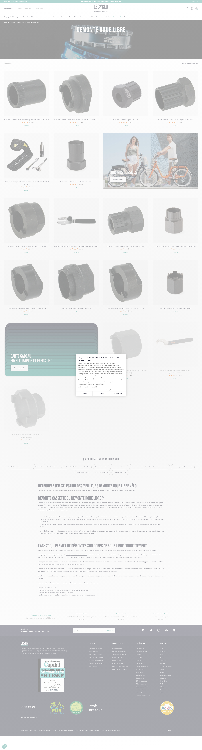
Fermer (84, 393)
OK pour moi (118, 393)
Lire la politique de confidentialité (87, 387)
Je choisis (101, 393)
